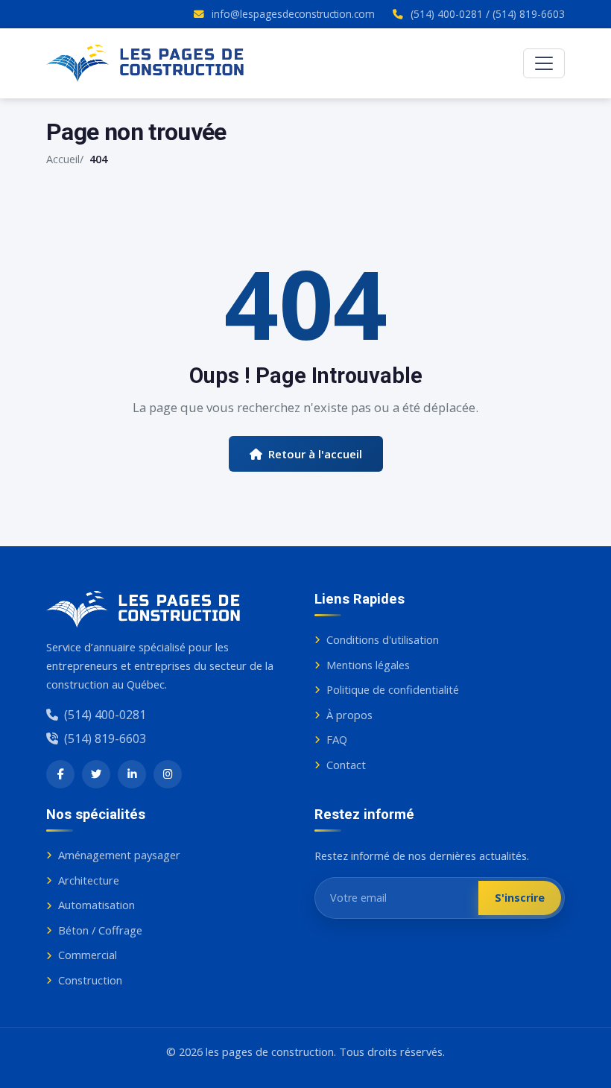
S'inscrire (520, 898)
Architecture (88, 880)
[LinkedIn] (132, 774)
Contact (346, 764)
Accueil (63, 159)
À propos (349, 714)
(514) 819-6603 (529, 14)
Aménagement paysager (119, 854)
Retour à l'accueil (315, 453)
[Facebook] (60, 774)
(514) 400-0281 (447, 14)
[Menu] (544, 63)
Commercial (87, 954)
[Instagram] (167, 774)
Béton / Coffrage (100, 930)
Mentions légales (368, 664)
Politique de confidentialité (392, 689)
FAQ (336, 739)
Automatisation (96, 904)
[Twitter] (96, 774)
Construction (90, 979)
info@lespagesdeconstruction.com (293, 14)
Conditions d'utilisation (382, 639)
